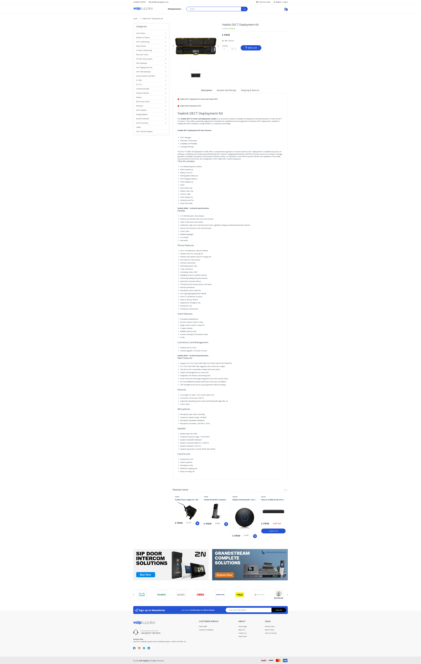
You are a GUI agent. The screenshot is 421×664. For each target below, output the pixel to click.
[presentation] (284, 490)
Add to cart (252, 48)
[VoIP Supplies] (143, 8)
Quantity (225, 46)
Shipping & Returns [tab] (250, 90)
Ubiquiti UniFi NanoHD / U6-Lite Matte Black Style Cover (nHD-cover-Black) (244, 500)
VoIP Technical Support (144, 131)
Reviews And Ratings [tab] (226, 90)
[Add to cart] (197, 523)
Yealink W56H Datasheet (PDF (190, 106)
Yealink (177, 497)
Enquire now (273, 531)
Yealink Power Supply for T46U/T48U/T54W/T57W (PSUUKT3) (187, 500)
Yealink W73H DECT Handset (215, 500)
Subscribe (278, 610)
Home (135, 19)
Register (278, 2)
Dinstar (263, 497)
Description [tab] (206, 90)
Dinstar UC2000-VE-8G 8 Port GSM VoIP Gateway (273, 500)
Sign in (285, 2)
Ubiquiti (234, 497)
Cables (138, 127)
